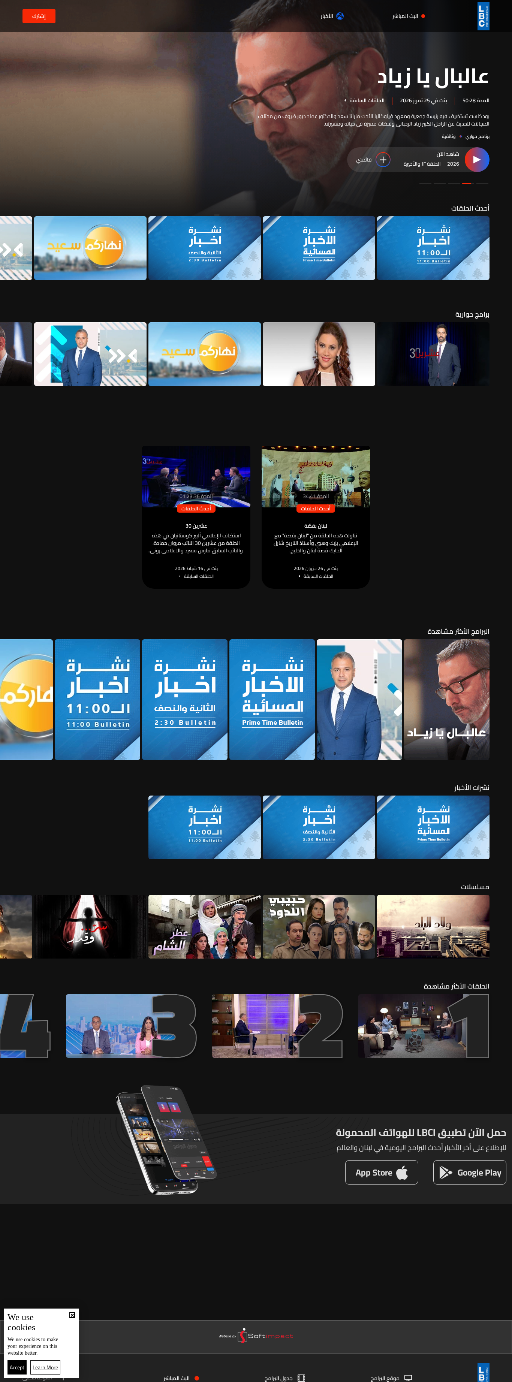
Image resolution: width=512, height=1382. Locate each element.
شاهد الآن (448, 154)
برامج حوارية (472, 314)
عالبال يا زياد (433, 74)
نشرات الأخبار (472, 787)
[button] (482, 183)
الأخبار (327, 16)
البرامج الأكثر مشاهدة (459, 631)
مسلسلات (475, 887)
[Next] (9, 248)
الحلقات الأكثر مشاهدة (457, 986)
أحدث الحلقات (470, 208)
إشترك (39, 16)
